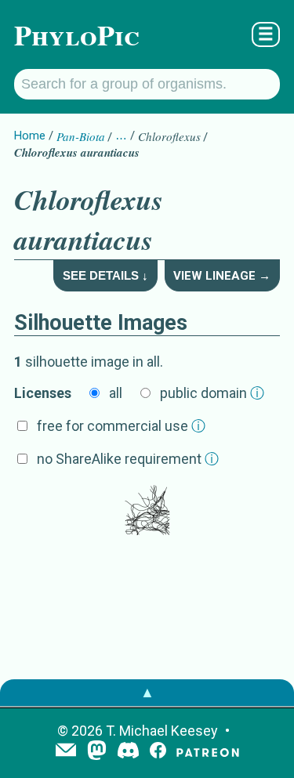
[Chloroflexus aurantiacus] (147, 511)
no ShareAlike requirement (128, 459)
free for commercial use (121, 426)
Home (29, 135)
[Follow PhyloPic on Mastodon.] (97, 751)
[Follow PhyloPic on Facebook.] (158, 752)
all (115, 393)
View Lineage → (221, 276)
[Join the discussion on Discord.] (129, 752)
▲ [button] (147, 692)
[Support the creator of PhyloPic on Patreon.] (207, 752)
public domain (212, 393)
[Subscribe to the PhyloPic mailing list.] (66, 751)
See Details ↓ (105, 275)
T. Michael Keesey (162, 730)
